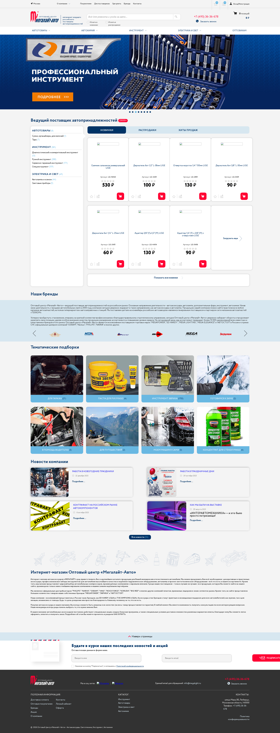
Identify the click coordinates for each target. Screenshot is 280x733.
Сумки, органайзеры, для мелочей (48, 136)
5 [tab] (141, 112)
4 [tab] (138, 112)
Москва (36, 3)
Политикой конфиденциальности (130, 666)
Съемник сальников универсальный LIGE (108, 167)
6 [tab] (144, 112)
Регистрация (244, 4)
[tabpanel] (140, 72)
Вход (235, 4)
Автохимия (88, 30)
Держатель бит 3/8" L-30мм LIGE (232, 165)
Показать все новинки (166, 278)
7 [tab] (147, 112)
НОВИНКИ (106, 130)
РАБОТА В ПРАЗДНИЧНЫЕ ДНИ (197, 471)
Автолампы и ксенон (42, 179)
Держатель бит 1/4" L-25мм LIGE (108, 233)
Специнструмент (40, 166)
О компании (36, 716)
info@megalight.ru (192, 683)
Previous (34, 333)
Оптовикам (239, 30)
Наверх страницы (141, 636)
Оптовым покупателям (41, 703)
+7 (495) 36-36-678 (206, 17)
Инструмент (136, 30)
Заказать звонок (208, 21)
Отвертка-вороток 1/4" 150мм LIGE (190, 165)
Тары (34, 139)
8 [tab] (150, 112)
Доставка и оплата (40, 699)
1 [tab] (130, 112)
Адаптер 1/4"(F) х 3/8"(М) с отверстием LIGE (190, 234)
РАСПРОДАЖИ (147, 130)
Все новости (140, 537)
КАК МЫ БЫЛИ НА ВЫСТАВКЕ (206, 505)
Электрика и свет (188, 30)
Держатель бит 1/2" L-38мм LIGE (149, 165)
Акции (34, 712)
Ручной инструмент (41, 159)
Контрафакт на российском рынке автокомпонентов (95, 506)
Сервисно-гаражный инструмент (47, 163)
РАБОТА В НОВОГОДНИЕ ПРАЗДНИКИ (93, 471)
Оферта (60, 708)
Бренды (127, 3)
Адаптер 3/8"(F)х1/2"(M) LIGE (149, 233)
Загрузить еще (230, 238)
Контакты (137, 3)
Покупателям (85, 3)
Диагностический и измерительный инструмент (55, 152)
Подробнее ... (78, 481)
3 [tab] (136, 112)
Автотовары (39, 30)
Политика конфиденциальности (238, 718)
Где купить (116, 3)
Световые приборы (41, 183)
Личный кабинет (63, 703)
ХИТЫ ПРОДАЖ (188, 130)
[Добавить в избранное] (91, 196)
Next (245, 333)
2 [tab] (132, 112)
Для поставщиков (102, 3)
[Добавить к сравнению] (97, 196)
